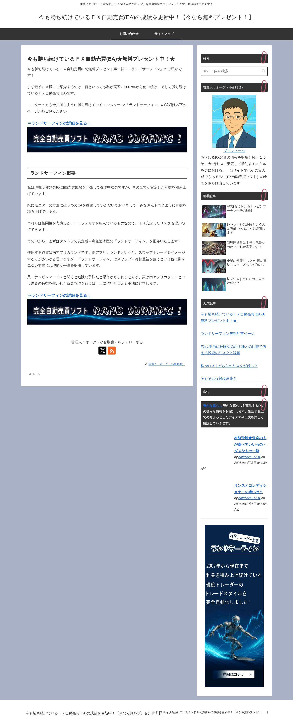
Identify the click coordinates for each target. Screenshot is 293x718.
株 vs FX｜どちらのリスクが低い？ (229, 366)
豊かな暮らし (212, 405)
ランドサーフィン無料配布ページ (228, 334)
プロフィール (234, 151)
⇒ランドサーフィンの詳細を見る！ (59, 123)
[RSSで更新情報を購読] (112, 351)
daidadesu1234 (249, 457)
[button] (263, 71)
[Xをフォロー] (102, 351)
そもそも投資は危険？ (219, 379)
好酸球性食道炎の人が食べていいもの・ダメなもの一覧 (250, 444)
